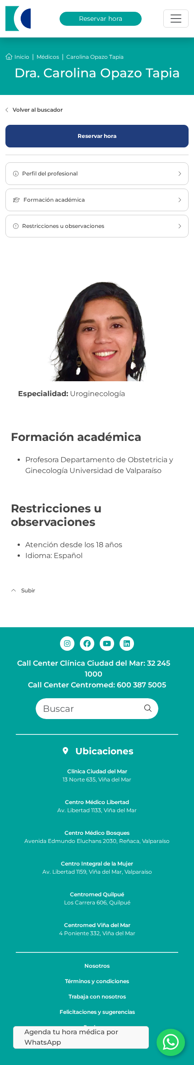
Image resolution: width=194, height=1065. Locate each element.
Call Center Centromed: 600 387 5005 (97, 685)
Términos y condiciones (97, 981)
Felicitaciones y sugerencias (97, 1011)
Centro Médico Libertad (97, 802)
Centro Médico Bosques (97, 832)
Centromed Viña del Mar (97, 925)
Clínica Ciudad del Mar (97, 771)
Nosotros (97, 965)
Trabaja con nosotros (97, 996)
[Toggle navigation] (176, 18)
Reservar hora (100, 18)
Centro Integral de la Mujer (97, 863)
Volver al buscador (38, 109)
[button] (148, 708)
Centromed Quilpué (97, 894)
